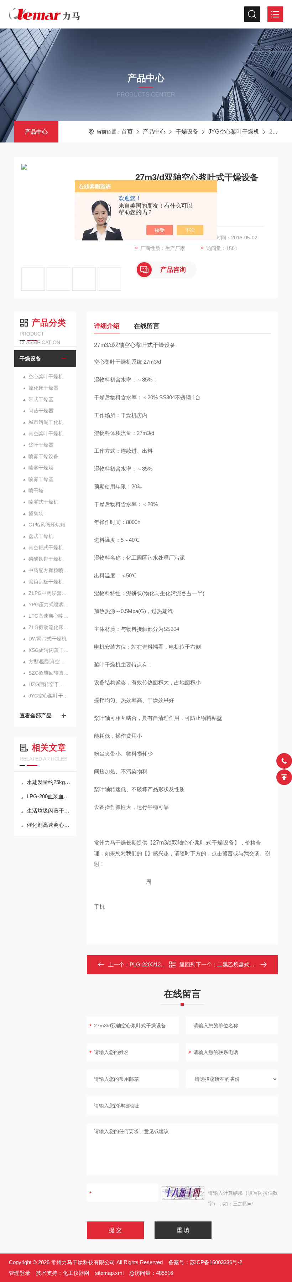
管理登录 (19, 1273)
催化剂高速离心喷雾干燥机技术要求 (49, 825)
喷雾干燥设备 (43, 456)
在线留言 (147, 325)
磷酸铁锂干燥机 (45, 559)
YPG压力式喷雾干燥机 (48, 604)
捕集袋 (35, 513)
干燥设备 (187, 132)
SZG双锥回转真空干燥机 (48, 673)
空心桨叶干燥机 (45, 376)
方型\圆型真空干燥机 (48, 661)
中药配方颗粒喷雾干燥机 (48, 570)
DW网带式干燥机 (47, 639)
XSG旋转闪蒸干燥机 (48, 650)
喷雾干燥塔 (40, 468)
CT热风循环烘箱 (46, 525)
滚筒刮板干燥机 (45, 582)
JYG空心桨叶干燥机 (233, 132)
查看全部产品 (36, 715)
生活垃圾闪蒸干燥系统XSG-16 (49, 811)
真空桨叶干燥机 (45, 433)
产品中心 (36, 132)
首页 (127, 132)
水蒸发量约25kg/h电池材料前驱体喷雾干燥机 (49, 782)
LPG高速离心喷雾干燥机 (48, 616)
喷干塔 (35, 490)
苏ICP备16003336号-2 (216, 1262)
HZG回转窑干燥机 (48, 684)
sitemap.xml (109, 1273)
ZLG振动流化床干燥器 (48, 627)
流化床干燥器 (43, 388)
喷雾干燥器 (40, 479)
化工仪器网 (76, 1273)
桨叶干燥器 (40, 445)
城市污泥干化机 (45, 422)
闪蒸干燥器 (40, 411)
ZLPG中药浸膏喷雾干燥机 (48, 593)
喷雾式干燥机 (43, 502)
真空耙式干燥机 (45, 547)
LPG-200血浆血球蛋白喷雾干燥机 (49, 796)
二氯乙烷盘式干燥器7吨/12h (250, 964)
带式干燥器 (40, 399)
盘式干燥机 (40, 536)
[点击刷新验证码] (183, 1193)
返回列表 (187, 966)
